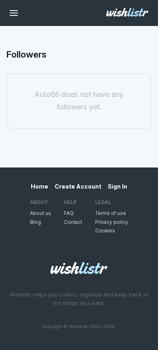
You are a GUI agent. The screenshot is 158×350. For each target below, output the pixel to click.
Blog (35, 222)
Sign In (117, 186)
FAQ (69, 213)
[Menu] (14, 13)
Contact (73, 222)
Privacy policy (111, 222)
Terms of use (110, 213)
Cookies (105, 231)
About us (40, 213)
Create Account (78, 186)
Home (39, 186)
